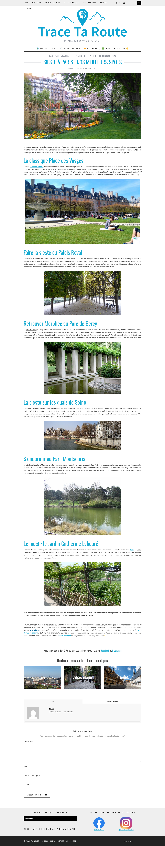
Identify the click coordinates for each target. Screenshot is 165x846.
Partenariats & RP (72, 3)
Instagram (116, 650)
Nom (26, 766)
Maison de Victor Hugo (73, 172)
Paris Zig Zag (88, 615)
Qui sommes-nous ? (33, 3)
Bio (53, 702)
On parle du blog (52, 3)
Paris (80, 56)
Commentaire (28, 741)
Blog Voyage (54, 56)
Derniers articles (112, 702)
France (73, 56)
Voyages (64, 56)
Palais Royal (70, 258)
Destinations (47, 48)
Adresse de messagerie (32, 775)
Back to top (128, 841)
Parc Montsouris (43, 465)
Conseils (109, 48)
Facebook (105, 650)
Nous (122, 48)
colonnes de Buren (41, 258)
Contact (28, 8)
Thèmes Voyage (71, 48)
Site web (26, 784)
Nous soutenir (90, 3)
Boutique (104, 3)
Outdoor (92, 48)
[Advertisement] (82, 645)
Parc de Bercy (31, 329)
